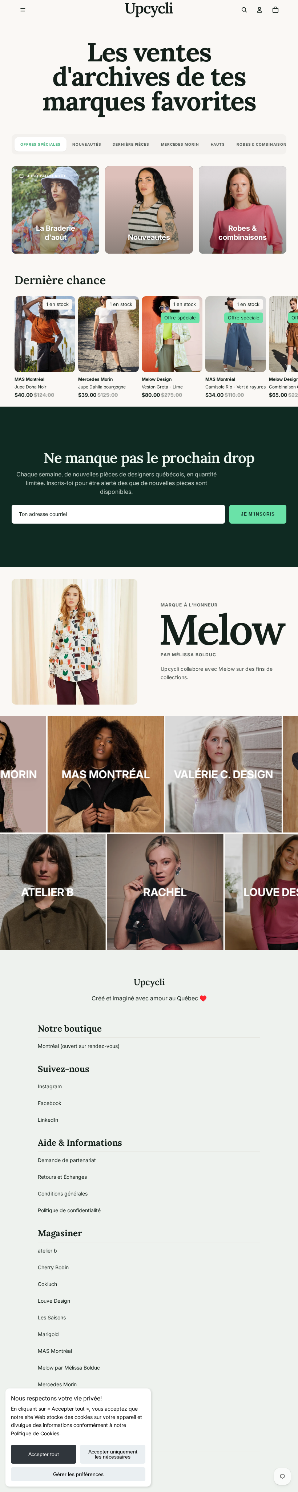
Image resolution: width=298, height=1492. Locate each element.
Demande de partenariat (67, 1160)
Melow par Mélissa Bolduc (69, 1367)
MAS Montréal (55, 1351)
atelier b (47, 1250)
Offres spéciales (40, 144)
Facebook (49, 1103)
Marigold (48, 1334)
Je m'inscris (258, 514)
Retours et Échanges (62, 1177)
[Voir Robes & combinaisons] (242, 210)
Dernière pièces (131, 144)
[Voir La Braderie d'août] (55, 210)
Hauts (218, 144)
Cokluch (47, 1284)
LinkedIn (48, 1120)
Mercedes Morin (180, 144)
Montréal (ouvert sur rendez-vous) (79, 1046)
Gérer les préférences (78, 1474)
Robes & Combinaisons (263, 144)
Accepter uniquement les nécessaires (112, 1454)
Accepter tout (43, 1454)
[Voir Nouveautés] (149, 210)
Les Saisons (52, 1317)
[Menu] (23, 9)
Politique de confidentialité (69, 1210)
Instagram (50, 1086)
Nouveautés (86, 144)
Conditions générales (63, 1193)
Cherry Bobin (53, 1267)
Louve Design (54, 1301)
